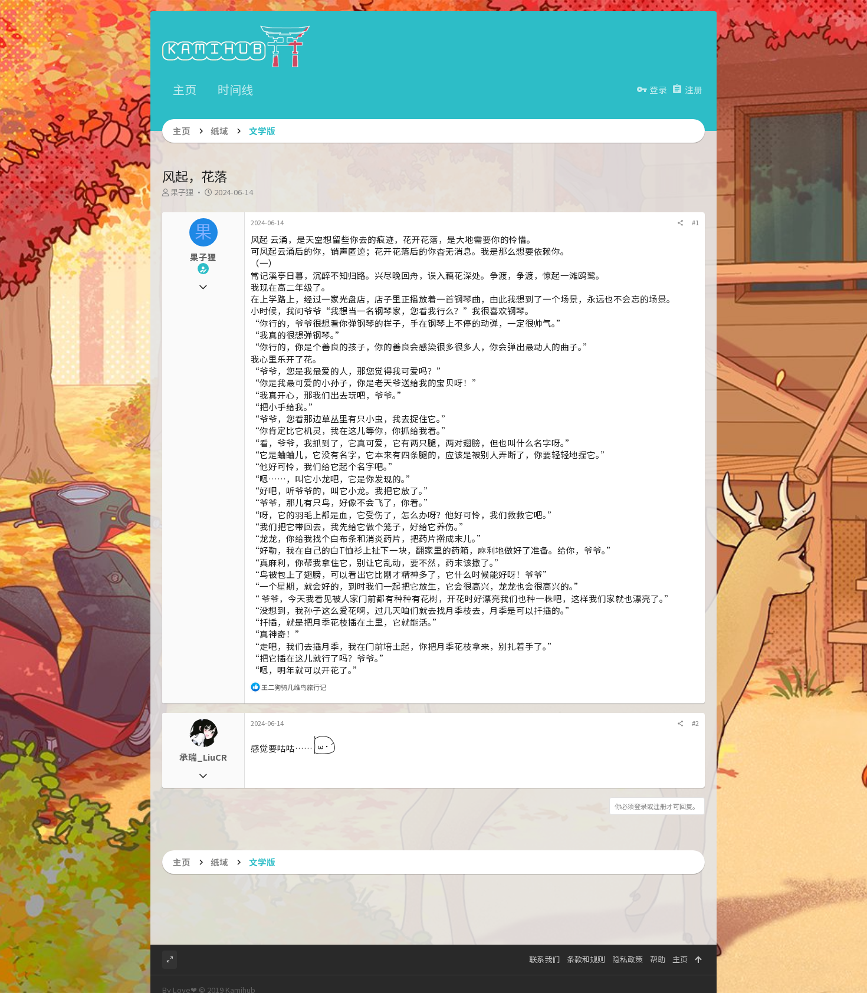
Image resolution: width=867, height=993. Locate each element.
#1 (695, 222)
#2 (695, 723)
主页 (680, 959)
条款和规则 (586, 959)
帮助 (657, 959)
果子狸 (181, 192)
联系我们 (544, 959)
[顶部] (698, 959)
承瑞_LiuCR (203, 757)
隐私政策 (627, 959)
